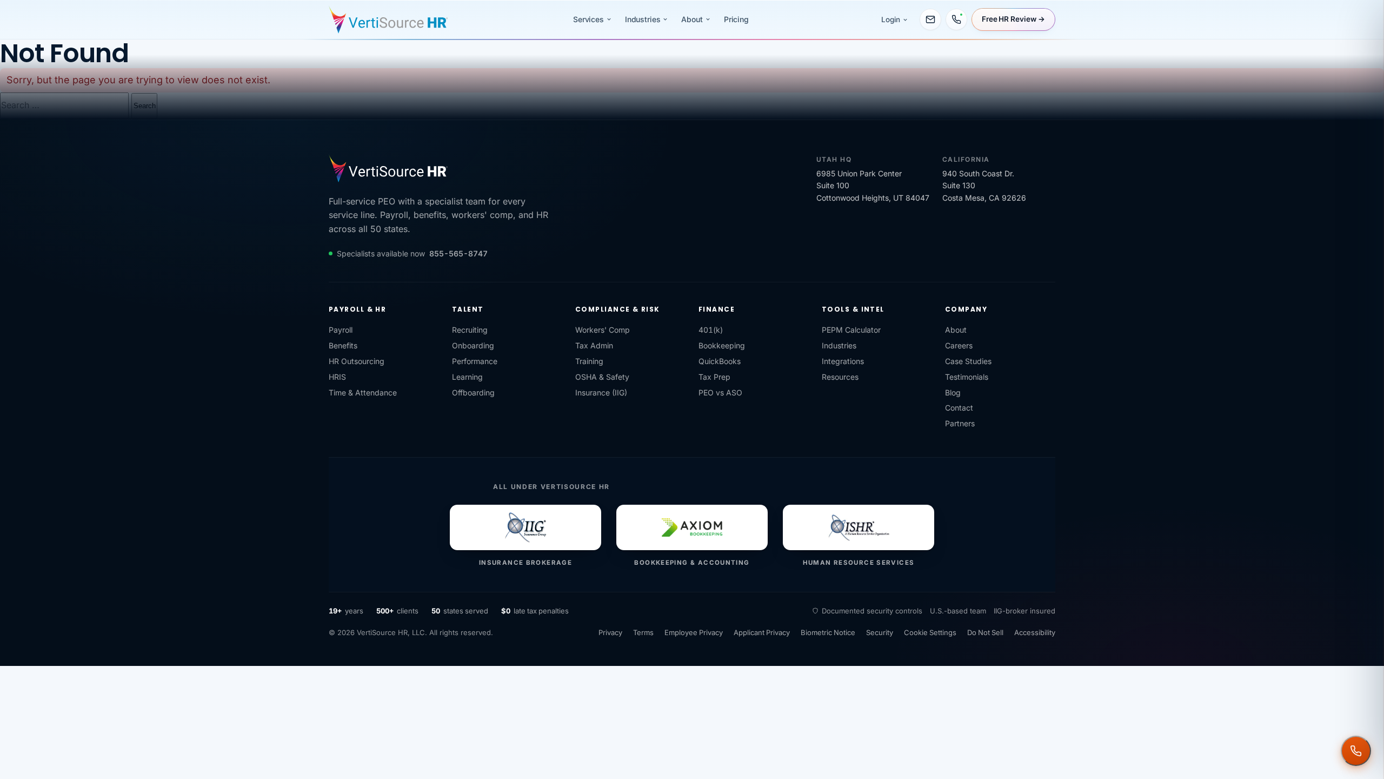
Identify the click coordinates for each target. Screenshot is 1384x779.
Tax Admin (594, 345)
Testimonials (966, 376)
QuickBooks (719, 361)
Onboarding (473, 345)
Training (589, 361)
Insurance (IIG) (601, 392)
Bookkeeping (721, 345)
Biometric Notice (828, 632)
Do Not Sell (985, 632)
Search (145, 106)
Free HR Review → (1013, 19)
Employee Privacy (693, 632)
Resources (840, 376)
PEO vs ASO (720, 392)
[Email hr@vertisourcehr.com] (930, 19)
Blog (953, 392)
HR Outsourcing (356, 361)
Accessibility (1034, 632)
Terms (643, 632)
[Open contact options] (1356, 751)
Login (890, 19)
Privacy (610, 632)
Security (879, 632)
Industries (643, 19)
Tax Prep (714, 376)
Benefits (343, 345)
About (691, 19)
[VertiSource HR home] (388, 19)
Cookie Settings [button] (930, 632)
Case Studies (968, 361)
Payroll (340, 329)
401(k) (710, 329)
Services (588, 19)
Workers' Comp (602, 329)
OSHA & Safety (602, 376)
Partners (960, 423)
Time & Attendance (363, 392)
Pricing (736, 19)
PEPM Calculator (851, 329)
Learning (467, 376)
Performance (474, 361)
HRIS (337, 376)
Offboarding (473, 392)
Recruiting (470, 329)
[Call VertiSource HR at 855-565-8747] (956, 19)
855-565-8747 (458, 253)
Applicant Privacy (762, 632)
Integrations (843, 361)
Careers (959, 345)
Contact (959, 407)
